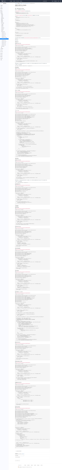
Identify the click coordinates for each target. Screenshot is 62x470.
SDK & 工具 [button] (17, 1)
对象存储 (4, 3)
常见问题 (1, 58)
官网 (52, 1)
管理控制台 (55, 1)
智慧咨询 (21, 1)
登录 (58, 1)
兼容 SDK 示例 (28, 3)
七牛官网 (25, 465)
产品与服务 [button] (11, 1)
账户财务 (14, 1)
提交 (17, 460)
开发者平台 (28, 465)
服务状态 (38, 465)
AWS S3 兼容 (24, 3)
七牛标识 (41, 465)
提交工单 (23, 453)
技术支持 (35, 465)
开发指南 (21, 3)
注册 (60, 1)
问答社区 (32, 465)
